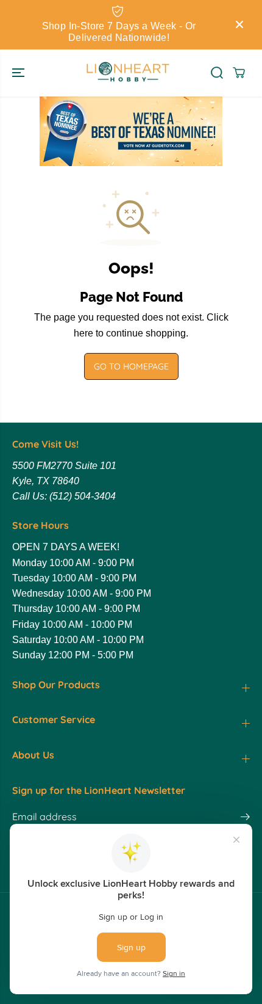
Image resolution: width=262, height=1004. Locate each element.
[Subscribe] (245, 818)
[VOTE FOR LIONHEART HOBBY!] (131, 131)
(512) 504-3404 (82, 496)
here (83, 333)
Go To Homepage (131, 366)
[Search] (217, 73)
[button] (19, 73)
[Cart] (239, 73)
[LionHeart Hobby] (128, 73)
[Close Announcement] (239, 24)
